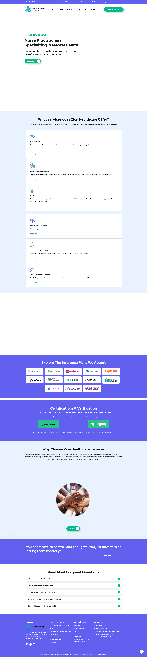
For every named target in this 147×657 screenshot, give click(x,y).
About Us (29, 622)
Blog (86, 9)
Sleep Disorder (55, 639)
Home (51, 9)
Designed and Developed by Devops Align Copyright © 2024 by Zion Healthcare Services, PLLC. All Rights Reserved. (73, 654)
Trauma (77, 636)
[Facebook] (27, 644)
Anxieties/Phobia (57, 622)
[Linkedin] (30, 644)
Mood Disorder (80, 622)
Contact (94, 9)
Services (69, 9)
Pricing (79, 9)
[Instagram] (34, 644)
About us (60, 9)
